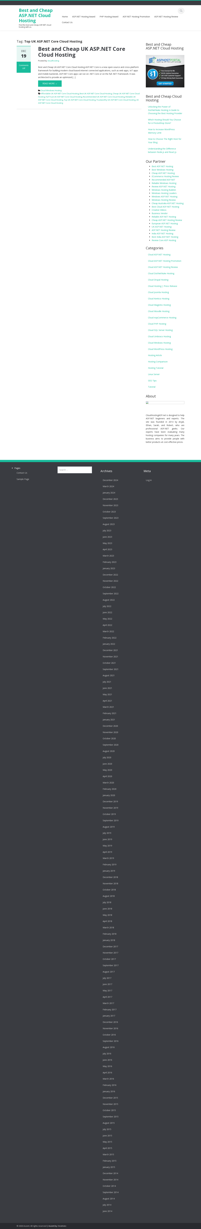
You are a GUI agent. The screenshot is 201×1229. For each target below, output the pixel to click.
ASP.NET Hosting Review (166, 16)
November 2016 (110, 1028)
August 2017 (109, 971)
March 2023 (108, 555)
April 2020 (107, 776)
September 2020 (110, 744)
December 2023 (110, 499)
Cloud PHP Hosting (157, 323)
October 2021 (109, 662)
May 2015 (107, 1141)
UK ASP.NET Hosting (161, 226)
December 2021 (110, 650)
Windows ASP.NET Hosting (164, 196)
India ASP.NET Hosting (162, 233)
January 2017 (109, 1015)
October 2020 (109, 738)
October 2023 (109, 511)
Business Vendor (160, 213)
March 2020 (108, 782)
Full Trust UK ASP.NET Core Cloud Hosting (64, 96)
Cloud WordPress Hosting (160, 349)
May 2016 (107, 1066)
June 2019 (107, 839)
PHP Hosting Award (109, 16)
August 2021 (109, 675)
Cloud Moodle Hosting (158, 311)
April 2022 (107, 625)
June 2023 (107, 536)
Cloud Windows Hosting (51, 90)
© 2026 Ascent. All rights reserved (31, 1226)
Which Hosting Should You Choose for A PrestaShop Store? (164, 121)
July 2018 (107, 902)
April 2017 (107, 996)
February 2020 (109, 789)
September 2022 (110, 593)
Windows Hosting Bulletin (164, 189)
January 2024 (109, 492)
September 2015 (110, 1116)
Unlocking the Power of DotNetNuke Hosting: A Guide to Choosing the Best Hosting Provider (165, 110)
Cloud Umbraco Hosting (159, 336)
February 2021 (109, 713)
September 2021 (110, 669)
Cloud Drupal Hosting (158, 279)
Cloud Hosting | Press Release (162, 286)
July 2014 (107, 1204)
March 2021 (108, 707)
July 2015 (107, 1129)
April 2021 (107, 700)
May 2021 (107, 694)
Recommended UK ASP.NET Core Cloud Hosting (104, 96)
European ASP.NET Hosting (165, 223)
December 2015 (110, 1097)
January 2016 (109, 1091)
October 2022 (109, 587)
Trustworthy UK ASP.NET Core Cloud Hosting (115, 100)
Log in (149, 480)
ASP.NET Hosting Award (83, 16)
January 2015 (109, 1167)
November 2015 (110, 1104)
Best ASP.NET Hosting (162, 166)
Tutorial (151, 386)
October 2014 (109, 1186)
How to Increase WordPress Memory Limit (161, 131)
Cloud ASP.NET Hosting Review (163, 267)
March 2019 (108, 858)
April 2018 (107, 921)
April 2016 (107, 1072)
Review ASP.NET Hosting (163, 186)
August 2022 (109, 599)
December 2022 (110, 574)
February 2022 (109, 637)
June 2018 (107, 908)
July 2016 (107, 1053)
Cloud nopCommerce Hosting (162, 317)
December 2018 (110, 877)
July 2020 (107, 757)
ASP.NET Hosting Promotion (136, 16)
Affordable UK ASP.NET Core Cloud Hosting (60, 93)
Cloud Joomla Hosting (158, 292)
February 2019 (109, 864)
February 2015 (109, 1160)
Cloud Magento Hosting (159, 304)
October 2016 (109, 1034)
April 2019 (107, 852)
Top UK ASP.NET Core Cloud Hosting (79, 100)
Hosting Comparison (158, 361)
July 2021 (107, 681)
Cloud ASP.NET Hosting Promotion (164, 260)
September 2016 (110, 1041)
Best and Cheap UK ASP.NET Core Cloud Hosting (81, 51)
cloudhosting (53, 60)
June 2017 (107, 984)
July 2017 (107, 978)
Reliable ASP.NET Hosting (164, 216)
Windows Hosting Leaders (164, 193)
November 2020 (110, 732)
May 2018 (107, 915)
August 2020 (109, 751)
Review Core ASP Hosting (164, 240)
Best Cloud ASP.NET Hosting (165, 206)
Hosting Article (155, 355)
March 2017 (108, 1003)
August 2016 (109, 1047)
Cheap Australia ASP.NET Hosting (167, 203)
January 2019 (109, 870)
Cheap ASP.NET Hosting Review (167, 220)
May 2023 (107, 543)
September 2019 (110, 820)
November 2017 (110, 952)
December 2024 (110, 480)
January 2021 (109, 719)
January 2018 (109, 940)
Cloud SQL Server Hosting (160, 330)
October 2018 (109, 889)
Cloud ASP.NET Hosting (159, 254)
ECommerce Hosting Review (165, 176)
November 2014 (110, 1179)
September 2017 (110, 965)
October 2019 (109, 814)
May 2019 (107, 845)
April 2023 (107, 549)
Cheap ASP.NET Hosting (163, 173)
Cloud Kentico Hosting (158, 298)
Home (65, 16)
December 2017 (110, 946)
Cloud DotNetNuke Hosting (161, 273)
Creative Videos (159, 210)
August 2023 (109, 524)
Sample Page (23, 479)
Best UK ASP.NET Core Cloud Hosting (96, 93)
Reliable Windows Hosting (164, 183)
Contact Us (67, 22)
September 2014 (110, 1192)
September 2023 (110, 517)
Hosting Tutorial (155, 368)
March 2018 (108, 927)
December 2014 (110, 1173)
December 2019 (110, 801)
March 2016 (108, 1078)
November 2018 (110, 883)
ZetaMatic (62, 1226)
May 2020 (107, 770)
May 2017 (107, 990)
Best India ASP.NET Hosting (165, 236)
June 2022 (107, 612)
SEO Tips (152, 380)
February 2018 (109, 933)
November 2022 (110, 580)
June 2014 (107, 1211)
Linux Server (154, 374)
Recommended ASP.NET (163, 179)
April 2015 (107, 1148)
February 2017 (109, 1009)
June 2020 (107, 763)
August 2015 (109, 1123)
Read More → (50, 83)
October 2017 (109, 959)
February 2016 (109, 1085)
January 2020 (109, 795)
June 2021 (107, 688)
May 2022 (107, 618)
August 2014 (109, 1198)
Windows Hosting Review (164, 200)
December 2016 (110, 1022)
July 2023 (107, 530)
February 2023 (109, 562)
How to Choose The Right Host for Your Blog (164, 141)
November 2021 (110, 656)
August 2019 (109, 826)
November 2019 (110, 807)
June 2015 (107, 1135)
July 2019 (107, 833)
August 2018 (109, 896)
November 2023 (110, 505)
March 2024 (108, 486)
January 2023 (109, 568)
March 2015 (108, 1154)
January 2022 (109, 643)
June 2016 (107, 1059)
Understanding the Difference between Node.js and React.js (162, 150)
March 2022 (108, 631)
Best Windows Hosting (162, 169)
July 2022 (107, 606)
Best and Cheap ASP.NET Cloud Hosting (36, 15)
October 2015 (109, 1110)
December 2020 (110, 726)
